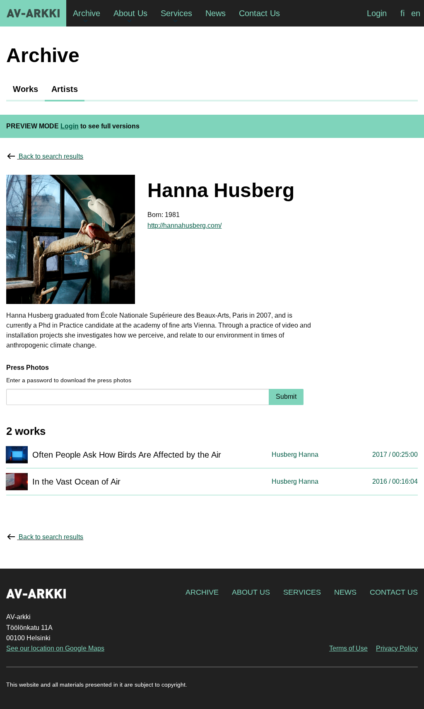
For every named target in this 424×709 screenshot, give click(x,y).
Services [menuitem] (176, 13)
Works (25, 89)
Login (377, 13)
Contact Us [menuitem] (259, 13)
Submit (286, 396)
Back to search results (51, 156)
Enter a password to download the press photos (68, 380)
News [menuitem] (215, 13)
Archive (202, 592)
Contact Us (394, 592)
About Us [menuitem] (130, 13)
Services (302, 592)
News (345, 592)
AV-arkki (33, 13)
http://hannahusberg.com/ (184, 225)
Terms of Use (348, 648)
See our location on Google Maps (55, 648)
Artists (64, 89)
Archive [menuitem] (86, 13)
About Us (251, 592)
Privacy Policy (397, 648)
